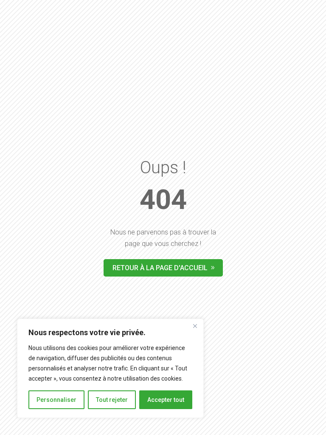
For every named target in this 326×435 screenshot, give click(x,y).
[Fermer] (195, 326)
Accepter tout (165, 399)
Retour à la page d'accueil (160, 268)
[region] (110, 368)
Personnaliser (56, 399)
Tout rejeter (112, 399)
